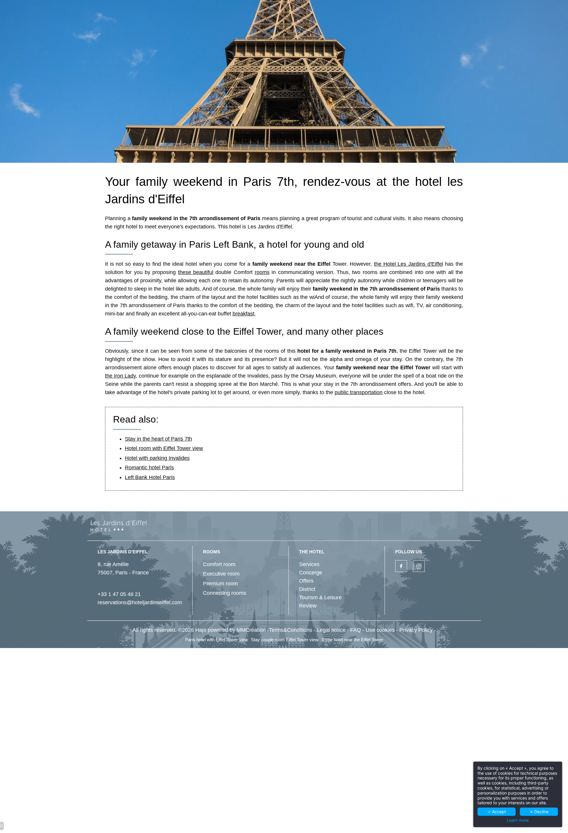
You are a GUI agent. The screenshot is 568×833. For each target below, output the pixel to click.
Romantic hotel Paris (149, 468)
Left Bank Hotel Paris (150, 477)
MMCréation (251, 630)
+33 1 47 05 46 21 (119, 594)
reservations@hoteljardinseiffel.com (140, 602)
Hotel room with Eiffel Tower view (164, 448)
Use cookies (380, 630)
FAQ (355, 630)
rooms (262, 272)
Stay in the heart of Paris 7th (158, 439)
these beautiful (195, 272)
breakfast (243, 314)
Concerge (310, 573)
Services (309, 564)
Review (308, 606)
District (307, 589)
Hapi (200, 630)
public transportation (359, 392)
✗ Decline (539, 811)
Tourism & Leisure (320, 597)
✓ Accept (496, 811)
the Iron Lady (120, 376)
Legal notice (331, 630)
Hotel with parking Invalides (157, 458)
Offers (306, 581)
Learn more (518, 820)
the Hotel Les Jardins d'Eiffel (408, 264)
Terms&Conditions (290, 630)
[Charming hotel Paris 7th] (401, 566)
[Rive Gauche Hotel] (419, 566)
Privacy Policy (416, 630)
